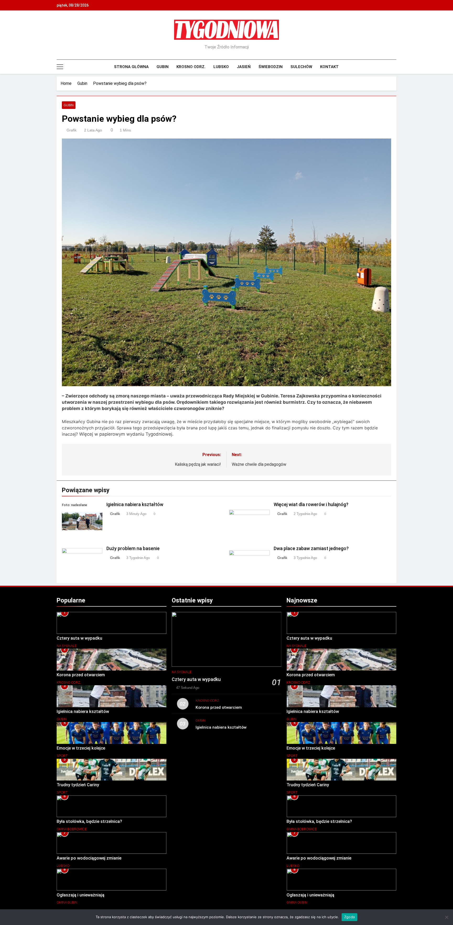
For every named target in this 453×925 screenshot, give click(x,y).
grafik (72, 130)
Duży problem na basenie (133, 548)
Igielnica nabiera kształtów (134, 504)
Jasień (244, 66)
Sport (62, 756)
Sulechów (301, 66)
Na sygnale (67, 646)
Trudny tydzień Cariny (78, 784)
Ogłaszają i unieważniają (80, 895)
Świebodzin (270, 66)
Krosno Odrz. (191, 66)
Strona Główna (131, 66)
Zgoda (349, 917)
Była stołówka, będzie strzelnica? (89, 821)
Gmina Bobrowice (72, 829)
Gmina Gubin (67, 902)
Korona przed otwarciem (81, 674)
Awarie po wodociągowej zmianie (89, 858)
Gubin (163, 66)
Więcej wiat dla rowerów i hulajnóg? (311, 504)
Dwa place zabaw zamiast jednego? (311, 548)
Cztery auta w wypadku (79, 638)
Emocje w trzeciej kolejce (81, 748)
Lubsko (221, 66)
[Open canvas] (60, 67)
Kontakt (329, 66)
